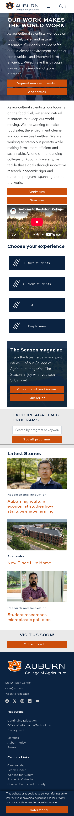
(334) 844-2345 (16, 688)
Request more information (37, 83)
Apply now (37, 191)
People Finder (16, 770)
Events (12, 747)
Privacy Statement (22, 802)
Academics (37, 92)
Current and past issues (37, 389)
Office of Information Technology (29, 725)
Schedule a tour (37, 644)
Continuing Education (22, 720)
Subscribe (37, 398)
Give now (37, 200)
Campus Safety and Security (26, 784)
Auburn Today (16, 742)
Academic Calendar (20, 779)
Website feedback (17, 694)
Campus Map (16, 765)
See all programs (37, 439)
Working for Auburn (20, 775)
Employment (15, 730)
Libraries (13, 738)
